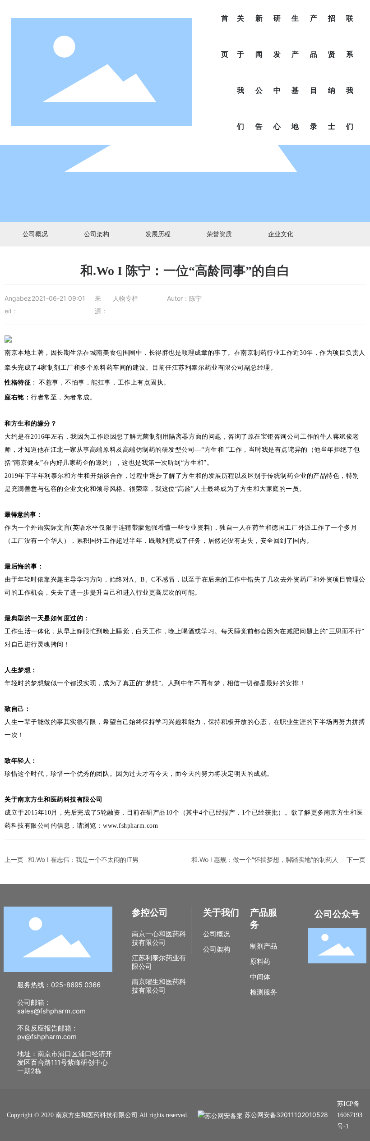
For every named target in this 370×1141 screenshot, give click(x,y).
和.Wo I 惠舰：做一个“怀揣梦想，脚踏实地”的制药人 (264, 859)
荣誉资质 (219, 234)
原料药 (260, 962)
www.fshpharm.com (130, 825)
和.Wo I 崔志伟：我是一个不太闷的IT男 (83, 859)
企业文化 (280, 234)
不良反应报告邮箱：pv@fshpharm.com (47, 1032)
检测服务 (263, 992)
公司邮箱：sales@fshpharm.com (51, 1007)
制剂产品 (263, 946)
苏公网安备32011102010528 (285, 1114)
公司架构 (96, 234)
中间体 (260, 977)
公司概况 (35, 234)
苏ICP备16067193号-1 (349, 1115)
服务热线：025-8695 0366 (59, 985)
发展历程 (158, 234)
